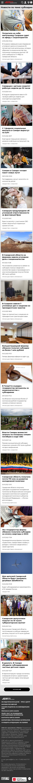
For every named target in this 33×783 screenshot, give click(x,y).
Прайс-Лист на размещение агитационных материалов (12, 714)
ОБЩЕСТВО (6, 591)
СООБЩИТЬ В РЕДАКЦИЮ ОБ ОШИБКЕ (14, 722)
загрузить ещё (17, 689)
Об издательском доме (10, 702)
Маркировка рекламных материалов (15, 720)
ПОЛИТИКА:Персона (9, 502)
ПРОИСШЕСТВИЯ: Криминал (12, 59)
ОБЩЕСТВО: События (9, 101)
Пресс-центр (25, 702)
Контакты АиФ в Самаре (10, 717)
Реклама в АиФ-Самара (10, 711)
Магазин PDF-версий (9, 704)
